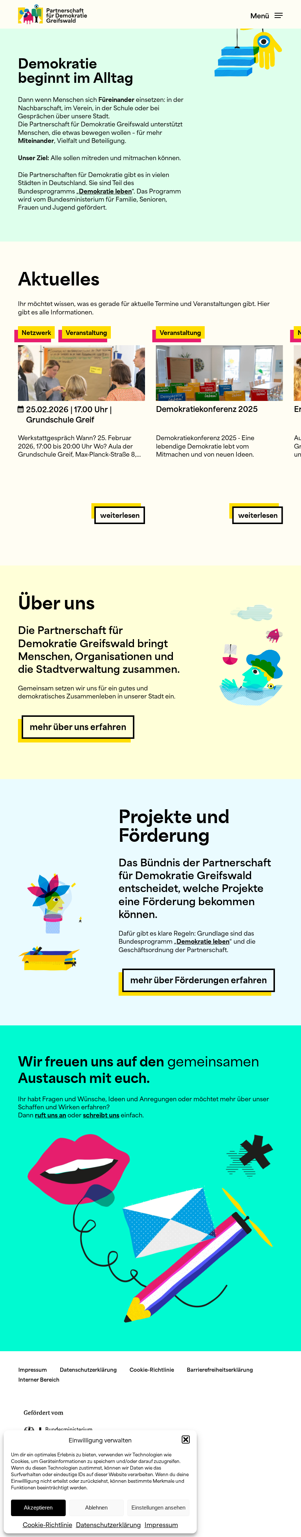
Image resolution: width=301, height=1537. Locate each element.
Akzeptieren (38, 1507)
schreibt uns (101, 1114)
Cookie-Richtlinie (47, 1524)
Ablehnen (96, 1507)
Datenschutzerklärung (108, 1524)
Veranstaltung (86, 332)
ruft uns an (50, 1114)
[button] (185, 1439)
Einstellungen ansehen (158, 1507)
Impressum (161, 1524)
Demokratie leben (105, 190)
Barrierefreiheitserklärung (220, 1369)
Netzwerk (36, 332)
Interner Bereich (38, 1379)
